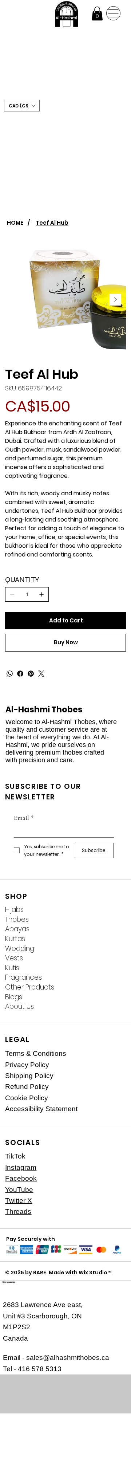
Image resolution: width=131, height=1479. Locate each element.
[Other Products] (113, 987)
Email (23, 818)
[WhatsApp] (9, 673)
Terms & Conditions (35, 1053)
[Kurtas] (113, 939)
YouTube (19, 1189)
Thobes (17, 919)
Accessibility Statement (41, 1109)
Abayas (17, 929)
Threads (18, 1211)
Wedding (19, 948)
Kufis (12, 968)
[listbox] (22, 105)
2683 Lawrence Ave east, (43, 1305)
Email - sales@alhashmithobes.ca (56, 1357)
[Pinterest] (30, 673)
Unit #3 (15, 1316)
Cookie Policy (26, 1098)
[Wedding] (113, 949)
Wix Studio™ (95, 1272)
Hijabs (14, 909)
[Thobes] (113, 920)
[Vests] (113, 958)
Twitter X (18, 1200)
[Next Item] (115, 300)
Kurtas (15, 939)
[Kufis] (113, 968)
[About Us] (113, 1007)
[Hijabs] (113, 910)
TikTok (15, 1156)
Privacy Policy (27, 1065)
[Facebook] (20, 673)
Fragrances (23, 977)
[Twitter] (41, 673)
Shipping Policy (29, 1075)
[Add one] (41, 594)
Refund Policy (27, 1086)
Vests (14, 958)
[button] (97, 13)
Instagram (20, 1167)
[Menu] (113, 13)
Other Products (29, 987)
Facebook (21, 1178)
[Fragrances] (113, 978)
